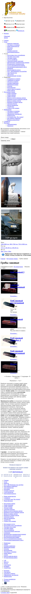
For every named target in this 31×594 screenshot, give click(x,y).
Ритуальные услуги (9, 524)
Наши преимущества (10, 496)
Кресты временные (9, 518)
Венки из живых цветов (11, 514)
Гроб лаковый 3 (17, 272)
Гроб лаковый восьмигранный (17, 352)
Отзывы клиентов (9, 490)
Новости (6, 483)
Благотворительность (10, 493)
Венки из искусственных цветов (13, 511)
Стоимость (7, 498)
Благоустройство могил (10, 556)
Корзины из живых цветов (11, 515)
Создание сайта (5, 592)
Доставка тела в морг (10, 527)
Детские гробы (8, 508)
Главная (3, 258)
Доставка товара (8, 528)
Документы (7, 572)
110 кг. (6, 251)
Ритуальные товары (12, 258)
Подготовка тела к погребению (13, 525)
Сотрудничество (8, 492)
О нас (5, 482)
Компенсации (8, 576)
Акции (6, 554)
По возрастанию (18, 266)
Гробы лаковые (8, 506)
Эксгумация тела (9, 487)
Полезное (6, 570)
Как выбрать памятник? (10, 486)
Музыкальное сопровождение (12, 535)
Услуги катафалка (9, 530)
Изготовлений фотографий (11, 537)
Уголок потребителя (9, 579)
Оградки (6, 549)
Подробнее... (13, 278)
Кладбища (7, 489)
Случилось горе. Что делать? (12, 499)
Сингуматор (7, 565)
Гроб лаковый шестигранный (17, 302)
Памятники (7, 543)
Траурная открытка (9, 509)
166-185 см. (8, 248)
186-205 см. (15, 248)
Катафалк (6, 566)
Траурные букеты (9, 517)
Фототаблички (8, 550)
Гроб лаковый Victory (16, 320)
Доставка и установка (10, 551)
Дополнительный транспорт (12, 531)
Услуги (6, 563)
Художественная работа (10, 557)
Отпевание (7, 533)
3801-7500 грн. (14, 244)
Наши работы (8, 553)
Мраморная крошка (9, 547)
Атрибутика (7, 519)
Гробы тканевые (8, 505)
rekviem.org (21, 30)
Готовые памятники (9, 546)
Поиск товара (5, 137)
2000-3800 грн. (5, 244)
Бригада (6, 562)
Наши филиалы (8, 500)
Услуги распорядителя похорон (13, 538)
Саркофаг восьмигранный (17, 286)
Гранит (6, 544)
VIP (5, 560)
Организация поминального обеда (13, 540)
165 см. (3, 248)
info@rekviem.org (17, 472)
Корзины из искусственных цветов (14, 512)
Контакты (7, 580)
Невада (13, 364)
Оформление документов (11, 575)
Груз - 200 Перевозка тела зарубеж (13, 484)
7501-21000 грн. (22, 244)
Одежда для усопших (10, 521)
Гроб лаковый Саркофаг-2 (16, 339)
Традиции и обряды (9, 573)
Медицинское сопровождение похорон (15, 534)
